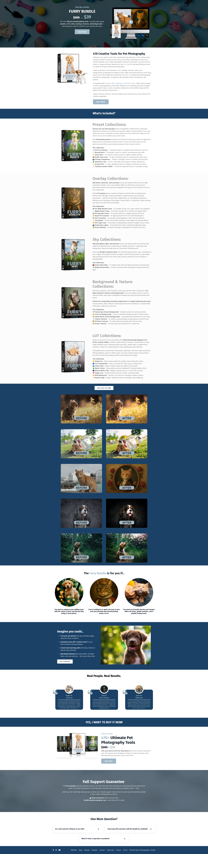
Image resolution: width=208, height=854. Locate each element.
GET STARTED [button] (65, 661)
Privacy (118, 850)
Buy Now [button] (82, 32)
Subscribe (110, 850)
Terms (125, 850)
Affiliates (74, 850)
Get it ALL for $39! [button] (104, 388)
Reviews (94, 850)
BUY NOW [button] (100, 102)
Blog (80, 850)
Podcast (87, 850)
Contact (102, 850)
